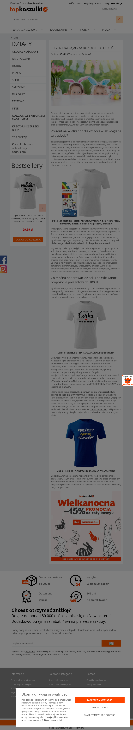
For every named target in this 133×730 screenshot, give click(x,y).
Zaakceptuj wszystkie (99, 700)
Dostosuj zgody (100, 708)
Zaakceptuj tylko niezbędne (99, 715)
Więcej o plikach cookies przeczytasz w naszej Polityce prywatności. (44, 719)
